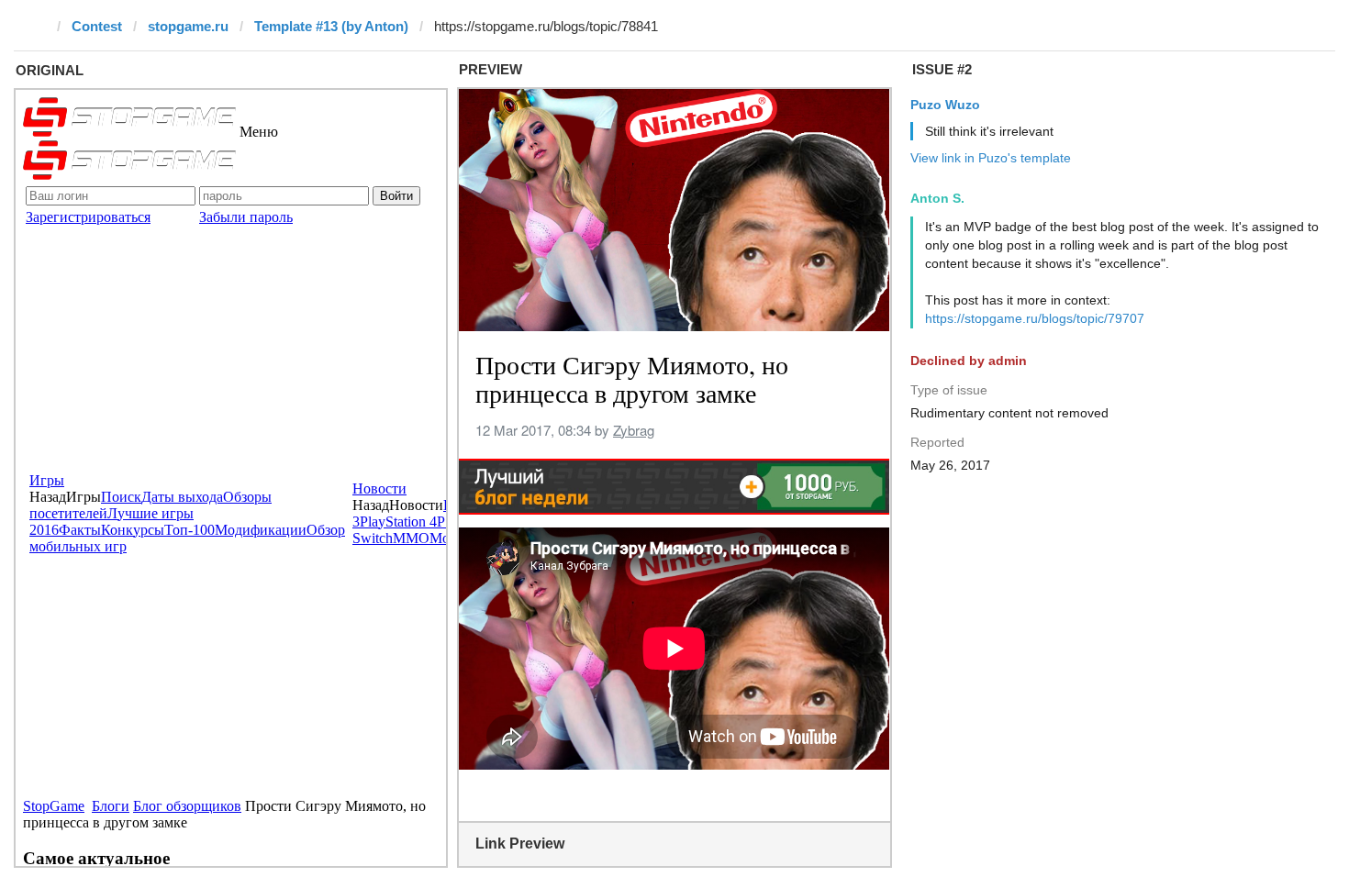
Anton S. (937, 198)
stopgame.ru (188, 26)
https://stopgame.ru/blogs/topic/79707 (1034, 318)
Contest (97, 26)
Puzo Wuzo (945, 104)
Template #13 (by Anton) (331, 26)
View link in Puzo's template (990, 157)
